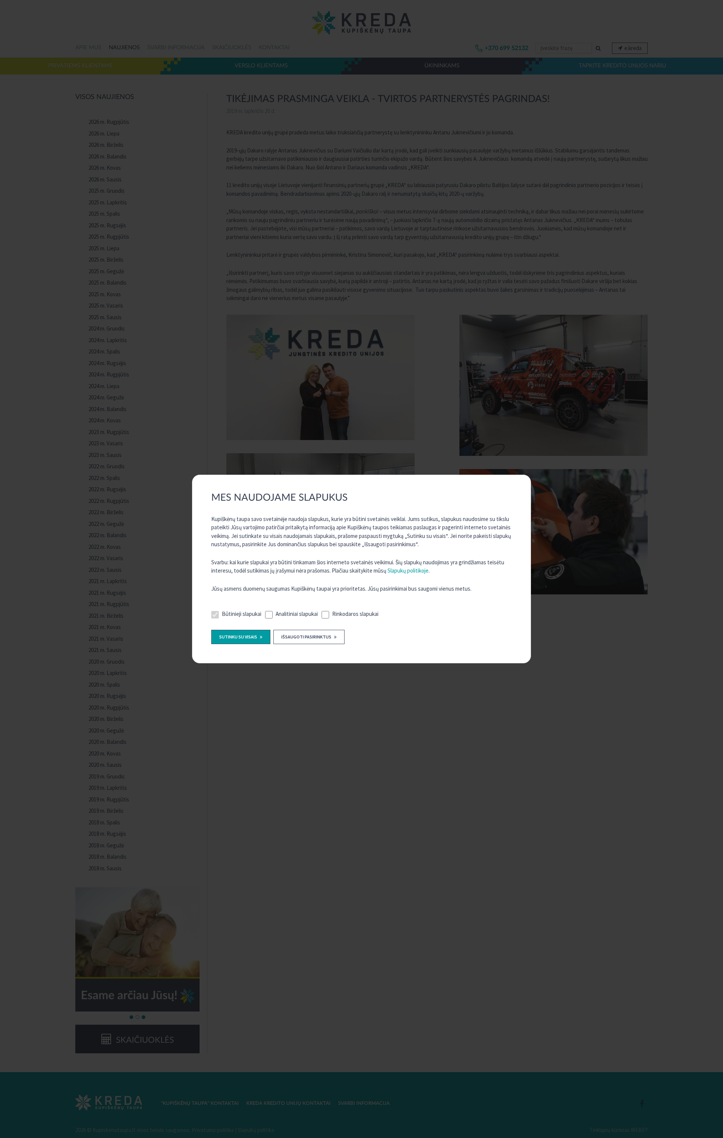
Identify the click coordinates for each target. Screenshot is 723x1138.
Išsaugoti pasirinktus (306, 637)
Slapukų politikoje (408, 570)
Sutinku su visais (238, 637)
